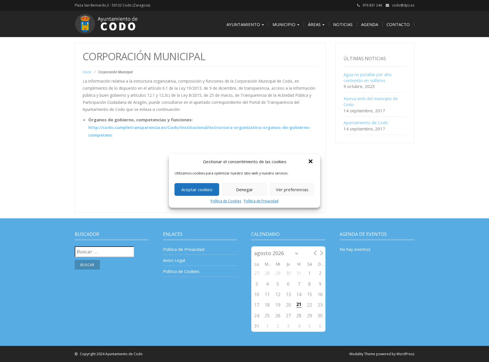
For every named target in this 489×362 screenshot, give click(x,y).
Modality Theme (362, 354)
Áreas (315, 24)
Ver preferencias (292, 189)
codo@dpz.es (403, 5)
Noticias (343, 24)
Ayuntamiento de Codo (366, 122)
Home (87, 72)
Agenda (369, 24)
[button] (311, 161)
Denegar (244, 189)
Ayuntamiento (243, 24)
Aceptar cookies (197, 189)
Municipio (285, 24)
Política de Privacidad (261, 201)
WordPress (405, 354)
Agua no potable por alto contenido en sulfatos (368, 77)
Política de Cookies (226, 201)
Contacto (398, 24)
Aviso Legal (174, 260)
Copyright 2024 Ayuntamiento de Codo (111, 354)
